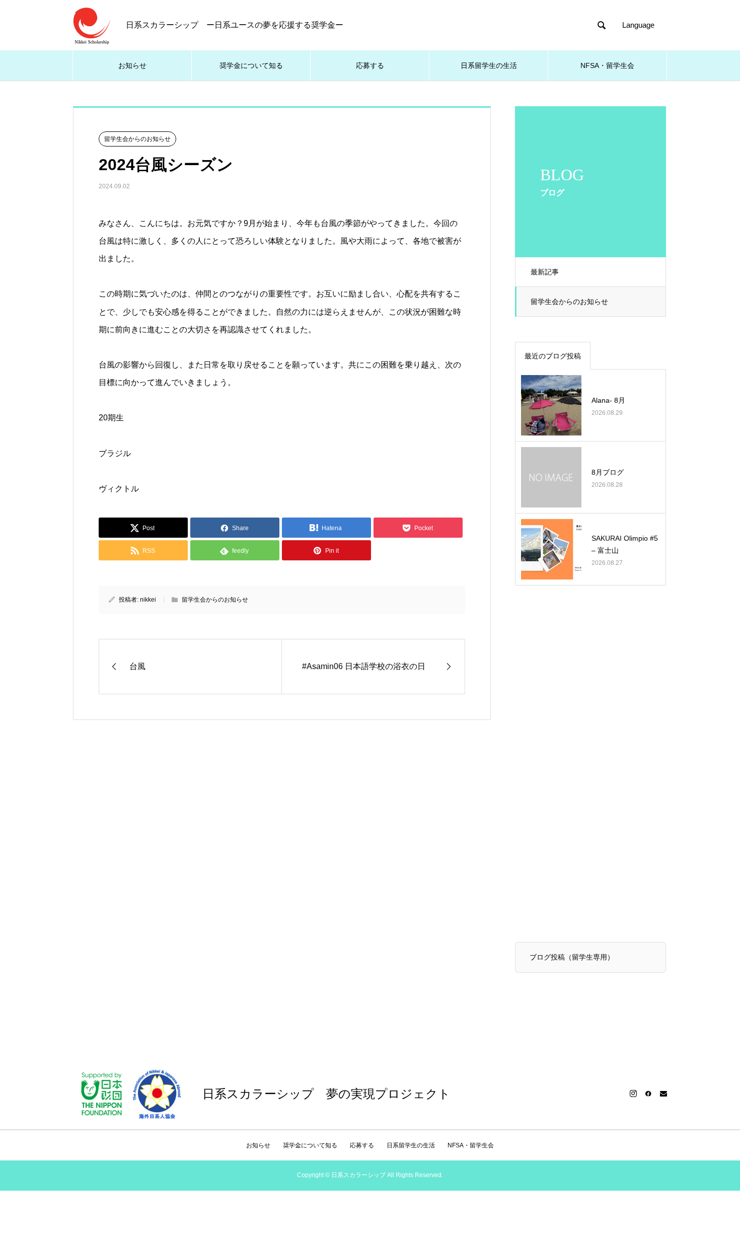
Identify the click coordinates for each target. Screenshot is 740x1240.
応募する (370, 65)
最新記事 (545, 272)
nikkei (148, 599)
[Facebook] (648, 1093)
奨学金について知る (251, 65)
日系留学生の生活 (489, 65)
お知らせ (132, 65)
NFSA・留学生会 (607, 65)
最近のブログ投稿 (553, 356)
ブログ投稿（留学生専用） (572, 957)
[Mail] (663, 1093)
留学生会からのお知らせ (569, 302)
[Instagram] (633, 1093)
